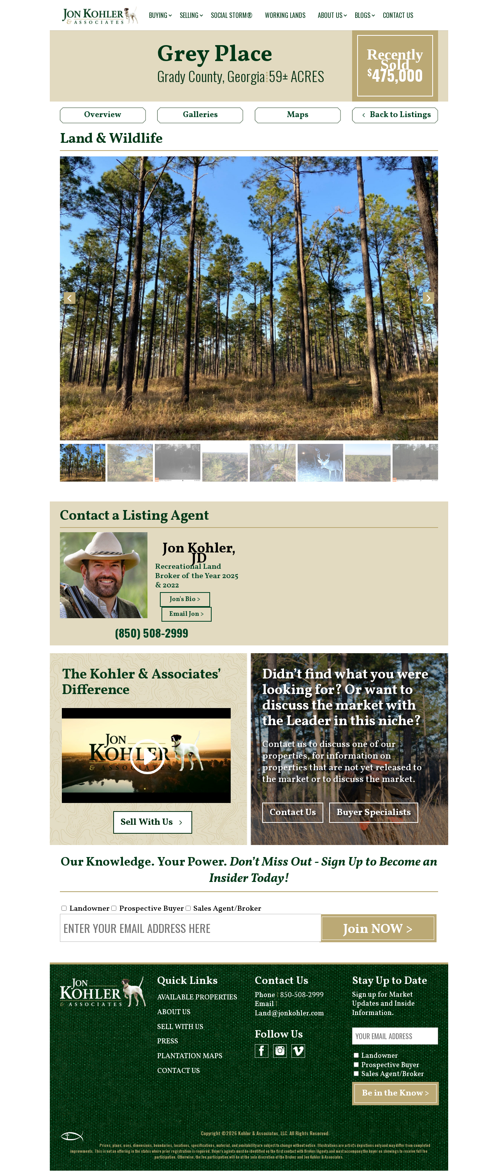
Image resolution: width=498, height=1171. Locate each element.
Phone (289, 995)
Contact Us (398, 15)
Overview (102, 115)
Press (167, 1042)
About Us (330, 15)
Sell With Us (147, 822)
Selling (189, 15)
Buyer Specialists (374, 812)
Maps (298, 115)
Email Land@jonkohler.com (289, 1008)
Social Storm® (232, 15)
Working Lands (285, 15)
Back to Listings (400, 115)
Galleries (200, 115)
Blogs (362, 15)
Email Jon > (186, 614)
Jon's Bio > (185, 599)
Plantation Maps (190, 1056)
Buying (158, 15)
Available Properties (197, 998)
